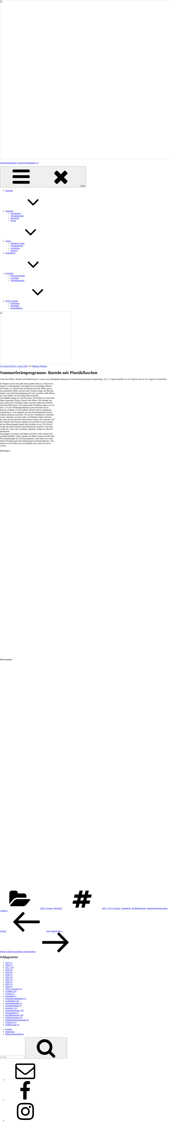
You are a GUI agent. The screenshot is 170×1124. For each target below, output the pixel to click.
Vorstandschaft (17, 246)
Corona (9, 994)
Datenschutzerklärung (14, 1034)
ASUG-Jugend (11, 301)
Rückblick (15, 218)
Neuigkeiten (16, 213)
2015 (8, 963)
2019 (8, 972)
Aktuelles (9, 211)
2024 (8, 982)
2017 (9, 967)
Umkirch (3, 911)
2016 (104, 908)
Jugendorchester (13, 1006)
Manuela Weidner (39, 366)
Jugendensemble (17, 280)
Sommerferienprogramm (157, 908)
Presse (13, 220)
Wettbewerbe (12, 1025)
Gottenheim (126, 908)
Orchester (9, 273)
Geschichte (15, 248)
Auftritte (10, 991)
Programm (15, 303)
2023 (8, 979)
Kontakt (8, 1029)
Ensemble (15, 278)
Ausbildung (10, 253)
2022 (8, 977)
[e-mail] (25, 1080)
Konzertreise (12, 1013)
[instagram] (25, 1120)
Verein (8, 241)
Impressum (9, 1032)
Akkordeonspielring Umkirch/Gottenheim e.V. (19, 163)
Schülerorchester (13, 1017)
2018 (8, 970)
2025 (8, 984)
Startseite (9, 190)
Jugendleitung (16, 308)
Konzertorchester (18, 276)
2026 (8, 986)
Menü (83, 186)
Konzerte (11, 1008)
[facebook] (25, 1100)
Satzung (14, 250)
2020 (8, 975)
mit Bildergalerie (139, 908)
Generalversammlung (15, 998)
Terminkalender (17, 216)
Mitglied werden (17, 243)
